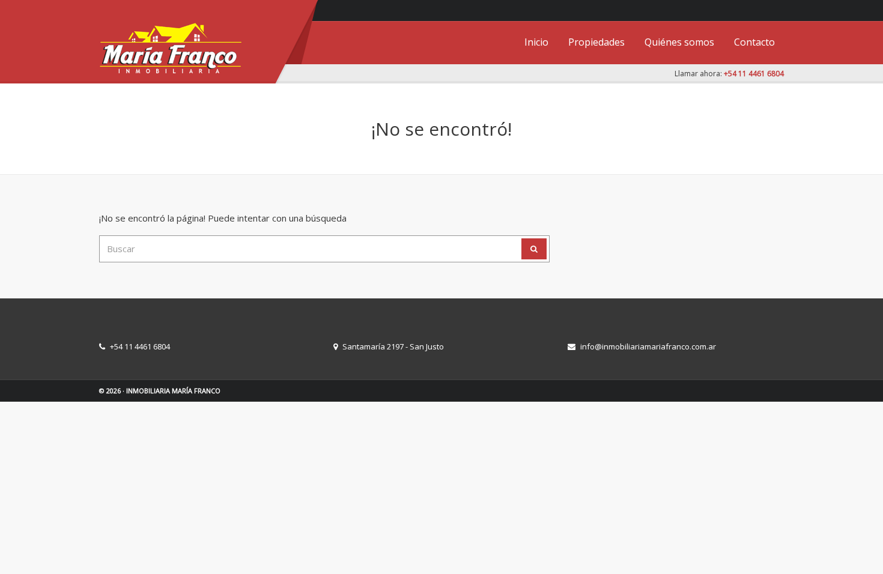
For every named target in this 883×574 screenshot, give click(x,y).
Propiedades (596, 42)
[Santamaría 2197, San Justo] (772, 9)
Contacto (754, 42)
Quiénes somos (679, 42)
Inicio (536, 42)
